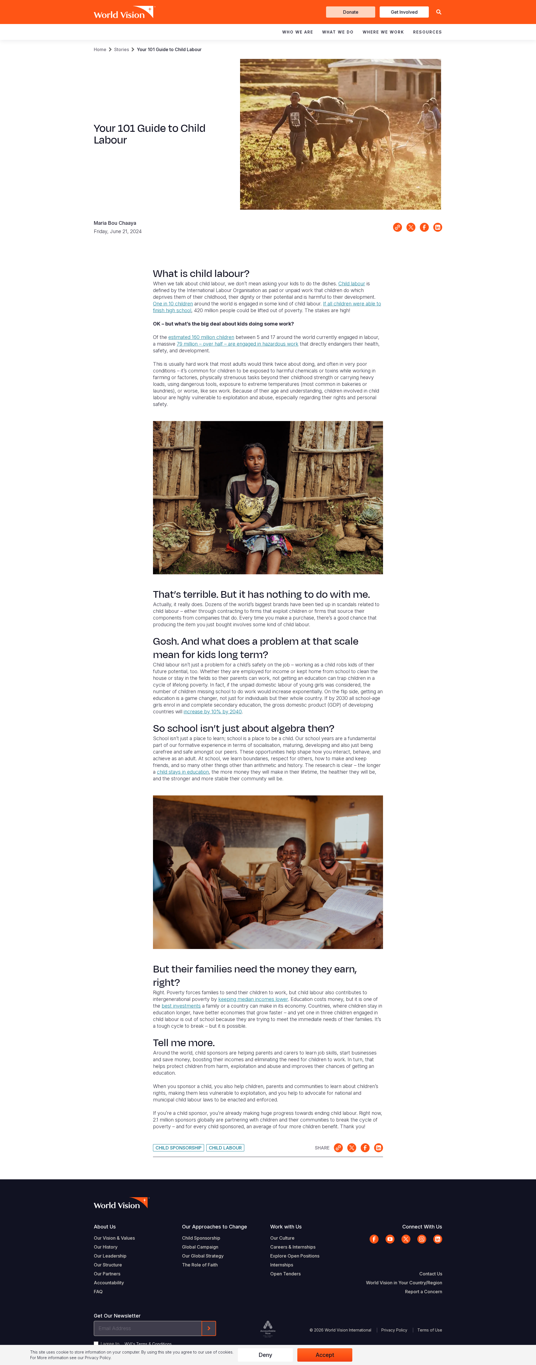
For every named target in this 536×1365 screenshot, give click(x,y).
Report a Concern (423, 1291)
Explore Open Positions (294, 1256)
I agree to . (136, 1344)
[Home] (117, 12)
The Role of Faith (200, 1265)
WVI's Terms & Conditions (148, 1344)
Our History (106, 1247)
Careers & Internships (292, 1247)
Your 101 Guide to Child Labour (169, 49)
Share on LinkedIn (437, 227)
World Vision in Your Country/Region (404, 1282)
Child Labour (225, 1148)
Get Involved (404, 12)
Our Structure (108, 1265)
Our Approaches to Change (214, 1227)
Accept (325, 1355)
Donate (350, 12)
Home (100, 49)
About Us (105, 1227)
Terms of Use (429, 1330)
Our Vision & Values (114, 1238)
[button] (439, 12)
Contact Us (430, 1273)
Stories (121, 49)
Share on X (410, 227)
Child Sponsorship (178, 1148)
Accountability (109, 1282)
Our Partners (107, 1273)
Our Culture (282, 1238)
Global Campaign (200, 1247)
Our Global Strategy (203, 1256)
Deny (265, 1355)
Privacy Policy (394, 1330)
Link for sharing (397, 227)
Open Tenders (285, 1273)
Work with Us (286, 1227)
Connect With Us (422, 1227)
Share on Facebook (424, 227)
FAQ (98, 1291)
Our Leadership (110, 1256)
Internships (281, 1265)
